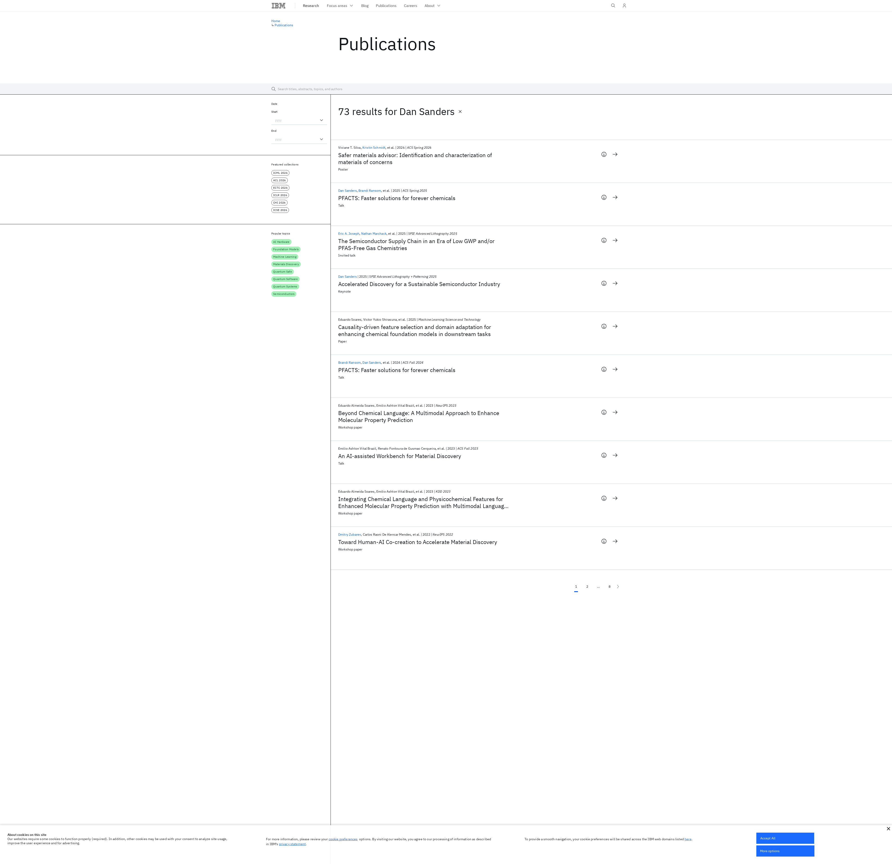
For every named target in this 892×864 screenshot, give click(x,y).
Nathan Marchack (374, 233)
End (273, 130)
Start (274, 111)
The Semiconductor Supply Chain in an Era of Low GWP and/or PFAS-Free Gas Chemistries (416, 244)
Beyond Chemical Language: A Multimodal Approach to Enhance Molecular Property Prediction (418, 416)
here (688, 839)
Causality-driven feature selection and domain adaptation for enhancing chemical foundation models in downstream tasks (414, 330)
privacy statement (292, 844)
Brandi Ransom (369, 190)
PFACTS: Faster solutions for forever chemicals (397, 198)
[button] (888, 828)
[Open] (321, 120)
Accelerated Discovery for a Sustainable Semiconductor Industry (419, 283)
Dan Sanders (347, 190)
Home (275, 21)
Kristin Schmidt (373, 147)
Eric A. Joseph (348, 233)
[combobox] (299, 120)
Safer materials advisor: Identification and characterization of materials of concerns (415, 158)
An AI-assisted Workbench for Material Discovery (399, 455)
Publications (284, 25)
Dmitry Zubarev (349, 534)
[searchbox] (446, 89)
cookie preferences (343, 839)
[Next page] (618, 586)
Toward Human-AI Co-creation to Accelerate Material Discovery (417, 541)
